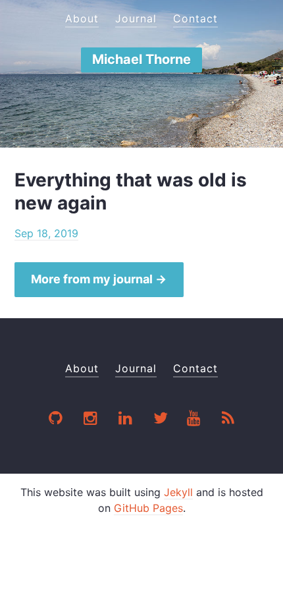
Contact (195, 18)
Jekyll (178, 492)
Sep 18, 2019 (46, 233)
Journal (136, 18)
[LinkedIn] (126, 419)
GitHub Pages (148, 508)
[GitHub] (56, 419)
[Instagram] (91, 419)
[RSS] (228, 419)
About (82, 18)
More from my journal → (99, 279)
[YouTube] (195, 419)
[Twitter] (160, 419)
